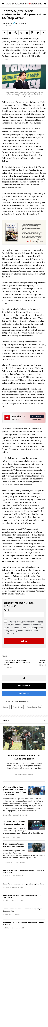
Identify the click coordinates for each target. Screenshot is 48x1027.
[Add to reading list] (43, 32)
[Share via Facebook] (5, 32)
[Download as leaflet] (32, 32)
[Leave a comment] (37, 32)
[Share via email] (27, 32)
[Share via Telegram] (21, 32)
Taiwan (5, 707)
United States (18, 707)
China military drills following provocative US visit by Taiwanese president (17, 662)
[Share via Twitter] (10, 32)
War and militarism (34, 707)
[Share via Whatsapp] (16, 32)
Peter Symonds (7, 23)
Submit (24, 641)
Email (6, 610)
